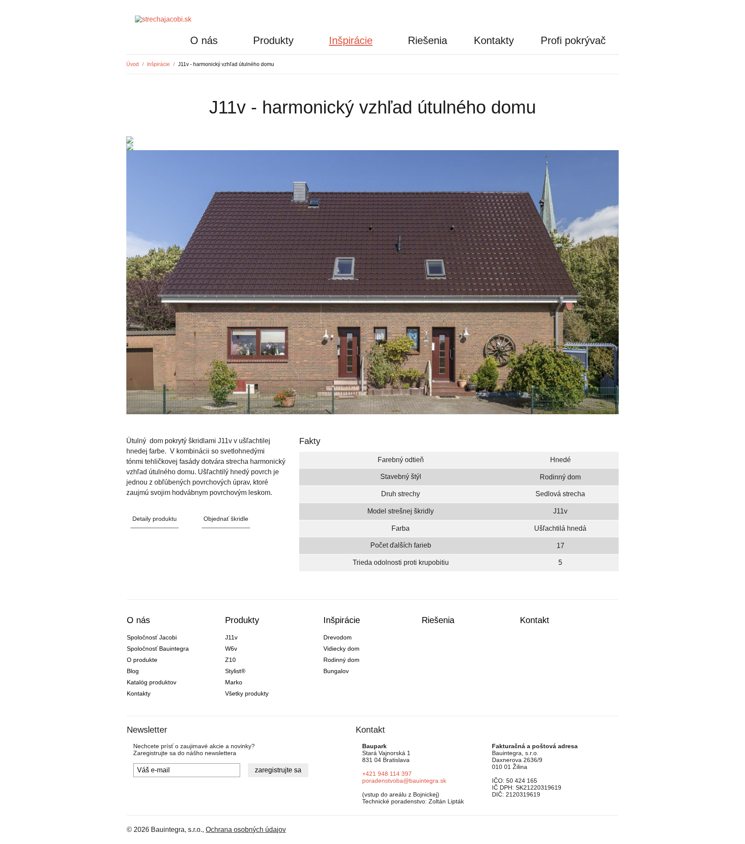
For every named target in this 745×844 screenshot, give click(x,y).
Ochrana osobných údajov (246, 829)
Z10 (230, 659)
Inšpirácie (350, 40)
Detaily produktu (154, 518)
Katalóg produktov (151, 682)
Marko (233, 682)
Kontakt (534, 620)
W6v (231, 648)
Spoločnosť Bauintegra (158, 648)
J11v (231, 637)
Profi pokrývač (573, 40)
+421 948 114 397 (387, 773)
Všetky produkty (247, 693)
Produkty (273, 40)
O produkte (142, 659)
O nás (204, 40)
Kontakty (494, 40)
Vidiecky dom (341, 648)
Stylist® (235, 671)
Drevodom (337, 637)
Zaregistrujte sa (278, 770)
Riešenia (427, 40)
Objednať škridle (225, 518)
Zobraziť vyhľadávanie (605, 22)
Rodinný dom (341, 659)
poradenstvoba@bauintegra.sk (404, 780)
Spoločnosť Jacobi (152, 637)
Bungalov (336, 671)
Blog (133, 671)
